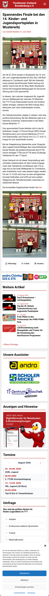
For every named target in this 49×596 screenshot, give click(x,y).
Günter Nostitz (12, 32)
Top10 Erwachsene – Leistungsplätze (26, 298)
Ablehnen (24, 580)
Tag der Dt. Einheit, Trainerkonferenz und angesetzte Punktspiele (27, 308)
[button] (45, 545)
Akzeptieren (25, 573)
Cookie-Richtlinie (19, 593)
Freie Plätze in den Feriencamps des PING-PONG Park (30, 319)
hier (40, 187)
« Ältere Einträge (10, 344)
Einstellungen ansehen (24, 587)
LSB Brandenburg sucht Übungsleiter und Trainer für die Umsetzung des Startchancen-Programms (30, 331)
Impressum (31, 593)
